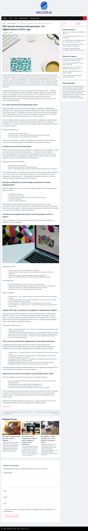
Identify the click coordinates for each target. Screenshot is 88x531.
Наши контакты (23, 18)
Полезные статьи (34, 18)
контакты (26, 528)
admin (10, 32)
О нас (15, 18)
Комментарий (8, 472)
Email (5, 497)
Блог (10, 18)
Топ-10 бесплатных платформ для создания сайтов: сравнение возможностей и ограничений (29, 440)
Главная (5, 18)
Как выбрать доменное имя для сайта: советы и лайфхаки (11, 438)
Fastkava (69, 88)
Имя (5, 491)
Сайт (4, 503)
